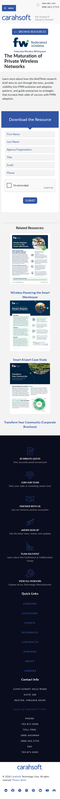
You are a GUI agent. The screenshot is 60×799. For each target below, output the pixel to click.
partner (30, 651)
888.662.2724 (50, 6)
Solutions (30, 613)
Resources (30, 632)
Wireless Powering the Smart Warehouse (30, 294)
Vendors (30, 603)
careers (30, 670)
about (30, 661)
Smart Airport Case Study (30, 359)
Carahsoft (16, 776)
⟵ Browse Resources (30, 32)
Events (30, 622)
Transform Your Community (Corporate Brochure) (30, 424)
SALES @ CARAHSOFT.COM (30, 709)
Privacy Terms (19, 779)
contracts (30, 642)
